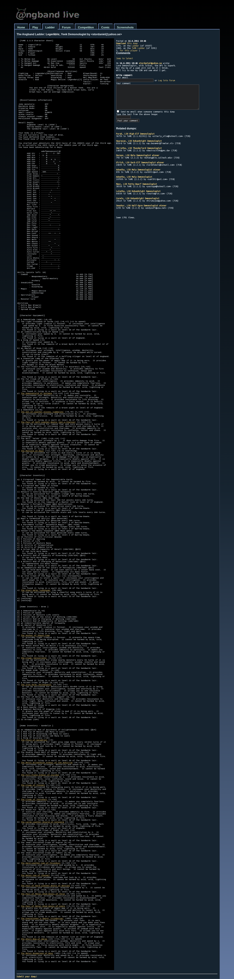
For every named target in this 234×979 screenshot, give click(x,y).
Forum (66, 27)
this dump (127, 43)
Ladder (50, 27)
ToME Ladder (138, 48)
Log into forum (166, 80)
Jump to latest (124, 58)
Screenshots (125, 27)
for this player (129, 50)
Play (35, 27)
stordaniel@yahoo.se (150, 63)
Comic (105, 27)
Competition (86, 27)
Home (21, 27)
